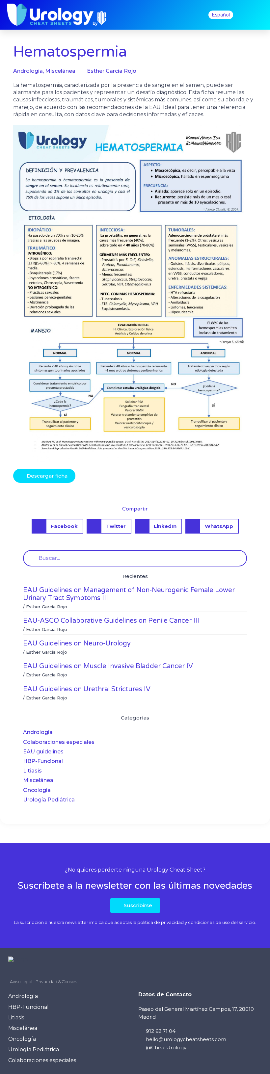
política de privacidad (160, 922)
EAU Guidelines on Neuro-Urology (77, 643)
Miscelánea (38, 780)
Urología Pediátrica (49, 800)
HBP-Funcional (43, 761)
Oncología (37, 790)
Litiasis (32, 771)
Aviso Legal (21, 981)
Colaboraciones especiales (58, 742)
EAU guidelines (43, 751)
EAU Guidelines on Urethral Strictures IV (86, 689)
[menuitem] (220, 15)
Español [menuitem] (221, 15)
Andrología (38, 732)
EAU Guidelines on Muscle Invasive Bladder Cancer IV (108, 666)
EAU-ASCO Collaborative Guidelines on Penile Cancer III (111, 621)
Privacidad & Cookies (56, 981)
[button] (194, 15)
